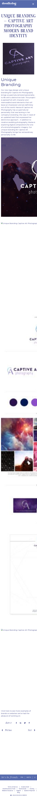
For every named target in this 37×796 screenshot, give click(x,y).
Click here (5, 711)
